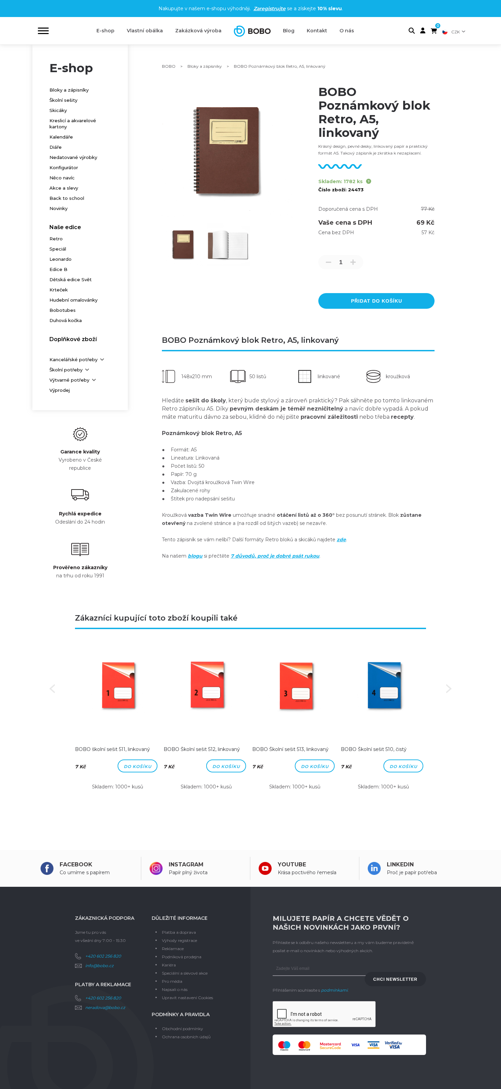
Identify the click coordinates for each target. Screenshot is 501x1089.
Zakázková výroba (198, 31)
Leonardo (60, 259)
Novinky (58, 208)
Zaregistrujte (270, 8)
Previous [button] (52, 688)
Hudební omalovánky (73, 300)
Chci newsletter (395, 979)
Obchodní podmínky (182, 1028)
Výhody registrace (179, 940)
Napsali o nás (174, 989)
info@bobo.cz (99, 965)
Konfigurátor (63, 167)
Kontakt (317, 31)
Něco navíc (62, 177)
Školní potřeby (65, 369)
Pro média (172, 981)
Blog (288, 31)
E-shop (105, 31)
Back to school (66, 198)
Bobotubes (62, 310)
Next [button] (449, 688)
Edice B (58, 269)
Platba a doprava (179, 932)
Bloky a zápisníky (69, 90)
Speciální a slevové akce (185, 973)
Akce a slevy (63, 188)
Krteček (58, 289)
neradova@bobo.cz (105, 1007)
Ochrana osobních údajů (186, 1036)
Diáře (55, 147)
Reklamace (173, 948)
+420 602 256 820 (103, 956)
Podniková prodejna (181, 956)
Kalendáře (61, 137)
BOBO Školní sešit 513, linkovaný (290, 749)
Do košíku (137, 766)
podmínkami (334, 990)
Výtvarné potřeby (69, 380)
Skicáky (58, 110)
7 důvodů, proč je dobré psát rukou (275, 556)
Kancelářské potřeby (73, 359)
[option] (117, 721)
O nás (346, 31)
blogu (195, 556)
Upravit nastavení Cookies (187, 997)
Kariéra (169, 964)
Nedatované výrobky (73, 157)
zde (341, 540)
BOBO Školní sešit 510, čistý (374, 749)
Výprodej (59, 390)
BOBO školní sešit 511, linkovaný (112, 749)
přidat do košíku (376, 301)
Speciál (57, 249)
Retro (56, 238)
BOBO (169, 66)
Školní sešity (63, 100)
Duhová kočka (65, 320)
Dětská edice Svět (70, 279)
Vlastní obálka (145, 31)
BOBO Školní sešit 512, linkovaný (202, 749)
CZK (455, 31)
